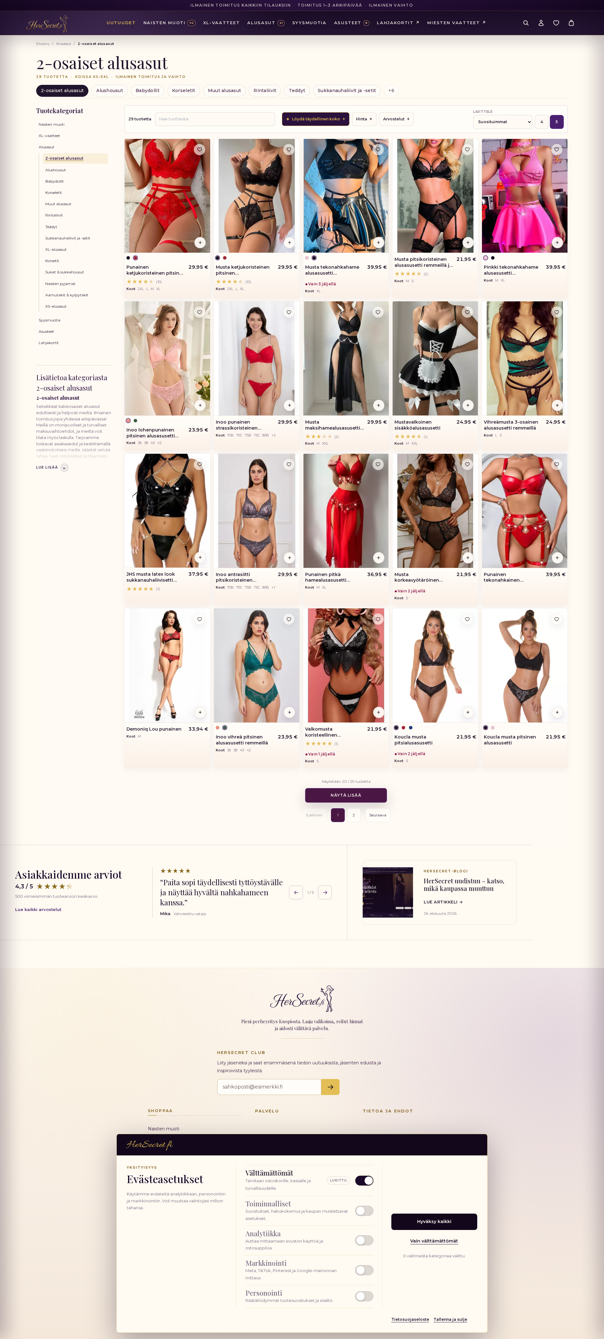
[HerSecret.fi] (46, 23)
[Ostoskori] (571, 23)
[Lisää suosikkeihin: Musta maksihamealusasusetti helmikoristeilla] (378, 312)
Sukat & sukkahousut (64, 272)
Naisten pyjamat (60, 283)
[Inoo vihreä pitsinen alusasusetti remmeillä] (256, 665)
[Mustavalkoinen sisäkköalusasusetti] (435, 358)
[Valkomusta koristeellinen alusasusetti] (346, 665)
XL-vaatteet (49, 135)
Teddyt (297, 90)
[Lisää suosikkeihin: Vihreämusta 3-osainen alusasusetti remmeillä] (557, 312)
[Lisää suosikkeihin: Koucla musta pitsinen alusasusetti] (557, 619)
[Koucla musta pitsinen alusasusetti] (525, 665)
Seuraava (377, 815)
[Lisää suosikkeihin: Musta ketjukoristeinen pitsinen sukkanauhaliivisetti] (289, 149)
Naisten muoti (51, 124)
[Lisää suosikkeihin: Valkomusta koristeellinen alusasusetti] (378, 619)
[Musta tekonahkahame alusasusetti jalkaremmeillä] (346, 196)
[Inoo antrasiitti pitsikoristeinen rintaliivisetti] (256, 511)
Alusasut (63, 43)
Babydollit (147, 90)
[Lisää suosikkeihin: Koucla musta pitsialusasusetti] (467, 619)
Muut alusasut (224, 90)
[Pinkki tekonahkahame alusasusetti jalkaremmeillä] (525, 196)
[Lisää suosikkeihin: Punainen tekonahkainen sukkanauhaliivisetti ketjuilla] (557, 464)
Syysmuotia (49, 320)
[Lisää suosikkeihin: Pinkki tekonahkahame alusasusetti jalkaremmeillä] (557, 149)
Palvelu (267, 1110)
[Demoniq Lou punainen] (167, 665)
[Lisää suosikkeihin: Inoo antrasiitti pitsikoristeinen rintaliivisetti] (289, 464)
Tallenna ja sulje (450, 1319)
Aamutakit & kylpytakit (66, 295)
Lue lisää (51, 467)
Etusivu (42, 43)
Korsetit (52, 260)
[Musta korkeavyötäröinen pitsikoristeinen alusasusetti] (435, 511)
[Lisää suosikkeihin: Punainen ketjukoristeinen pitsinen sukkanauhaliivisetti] (199, 149)
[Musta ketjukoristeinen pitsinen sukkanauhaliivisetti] (256, 196)
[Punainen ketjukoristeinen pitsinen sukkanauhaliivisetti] (167, 196)
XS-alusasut (56, 306)
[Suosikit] (556, 23)
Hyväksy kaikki (434, 1221)
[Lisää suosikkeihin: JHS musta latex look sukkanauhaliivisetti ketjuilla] (199, 464)
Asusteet (46, 331)
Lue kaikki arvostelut (38, 909)
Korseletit (183, 90)
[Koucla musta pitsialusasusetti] (435, 665)
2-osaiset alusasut (62, 90)
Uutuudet (121, 22)
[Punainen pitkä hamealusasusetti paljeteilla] (346, 511)
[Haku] (526, 23)
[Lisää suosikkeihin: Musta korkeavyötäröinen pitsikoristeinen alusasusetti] (467, 464)
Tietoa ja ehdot (388, 1110)
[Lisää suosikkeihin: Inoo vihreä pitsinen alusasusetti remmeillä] (289, 619)
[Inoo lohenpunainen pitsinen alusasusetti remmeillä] (167, 358)
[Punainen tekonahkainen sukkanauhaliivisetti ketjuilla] (525, 511)
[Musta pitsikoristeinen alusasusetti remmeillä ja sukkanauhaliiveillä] (435, 196)
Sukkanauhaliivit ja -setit (347, 90)
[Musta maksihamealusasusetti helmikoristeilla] (346, 358)
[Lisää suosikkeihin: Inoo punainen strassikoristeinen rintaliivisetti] (289, 312)
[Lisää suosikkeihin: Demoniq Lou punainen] (199, 619)
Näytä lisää (346, 795)
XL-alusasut (56, 249)
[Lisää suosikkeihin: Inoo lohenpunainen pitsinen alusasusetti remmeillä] (199, 312)
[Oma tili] (541, 23)
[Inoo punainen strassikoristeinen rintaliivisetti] (256, 358)
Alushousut (109, 90)
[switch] (309, 1211)
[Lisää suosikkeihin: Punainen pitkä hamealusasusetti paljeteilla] (378, 464)
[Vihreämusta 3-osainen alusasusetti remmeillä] (525, 358)
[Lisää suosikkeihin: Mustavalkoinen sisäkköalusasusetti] (467, 312)
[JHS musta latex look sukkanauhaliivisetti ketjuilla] (167, 511)
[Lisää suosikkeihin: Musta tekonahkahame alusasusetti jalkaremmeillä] (378, 149)
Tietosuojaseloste (410, 1319)
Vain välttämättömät (434, 1241)
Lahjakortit (49, 342)
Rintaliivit (265, 90)
